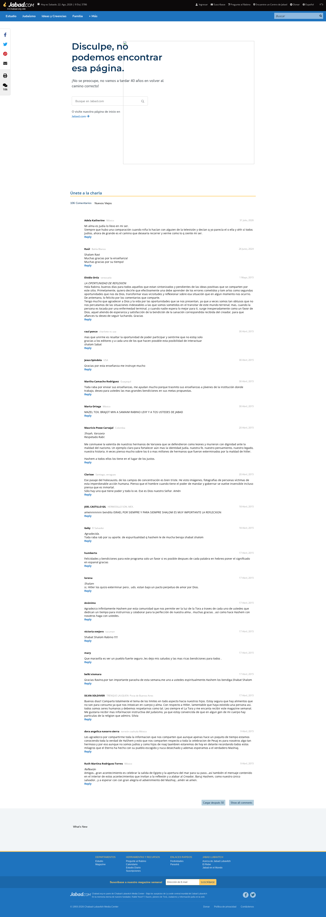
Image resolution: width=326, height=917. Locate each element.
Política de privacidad (225, 906)
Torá (165, 897)
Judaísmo (29, 16)
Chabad (118, 893)
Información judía (187, 897)
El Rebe (206, 864)
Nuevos (99, 203)
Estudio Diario (133, 867)
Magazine (100, 864)
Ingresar (203, 4)
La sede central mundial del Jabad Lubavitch (186, 893)
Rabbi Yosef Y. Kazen (141, 897)
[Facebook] (246, 895)
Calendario (132, 864)
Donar (296, 4)
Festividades (176, 861)
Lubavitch (126, 893)
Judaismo (172, 897)
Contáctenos (247, 906)
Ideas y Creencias (54, 16)
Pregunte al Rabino (240, 4)
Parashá (174, 864)
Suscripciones (133, 871)
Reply (88, 237)
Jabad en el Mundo (212, 867)
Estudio (11, 16)
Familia (78, 16)
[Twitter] (253, 895)
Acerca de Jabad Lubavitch (216, 861)
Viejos (108, 203)
